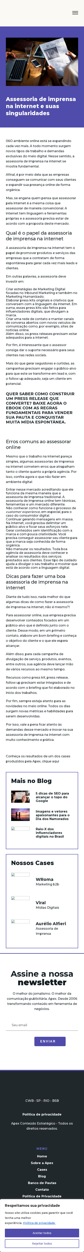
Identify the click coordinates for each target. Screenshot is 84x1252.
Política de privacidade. (39, 1223)
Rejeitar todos (42, 1243)
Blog (42, 1176)
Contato (42, 1189)
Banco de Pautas (42, 1183)
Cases (42, 1170)
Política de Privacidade (42, 1196)
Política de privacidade (42, 1114)
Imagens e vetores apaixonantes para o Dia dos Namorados (53, 815)
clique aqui (50, 761)
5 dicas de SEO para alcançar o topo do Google (52, 797)
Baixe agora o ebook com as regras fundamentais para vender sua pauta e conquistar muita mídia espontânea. (39, 412)
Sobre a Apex (42, 1163)
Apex (23, 14)
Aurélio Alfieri (51, 923)
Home (42, 1156)
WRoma (44, 879)
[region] (42, 1225)
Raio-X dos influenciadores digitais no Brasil (50, 832)
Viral (41, 902)
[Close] (80, 1202)
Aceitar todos (42, 1233)
